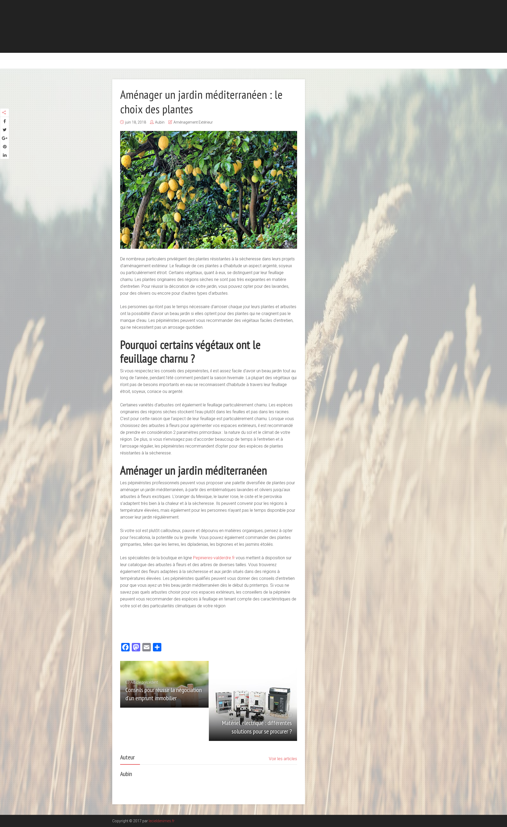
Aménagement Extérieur (193, 122)
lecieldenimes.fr (162, 821)
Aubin (160, 122)
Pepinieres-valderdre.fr (214, 557)
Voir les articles (283, 758)
